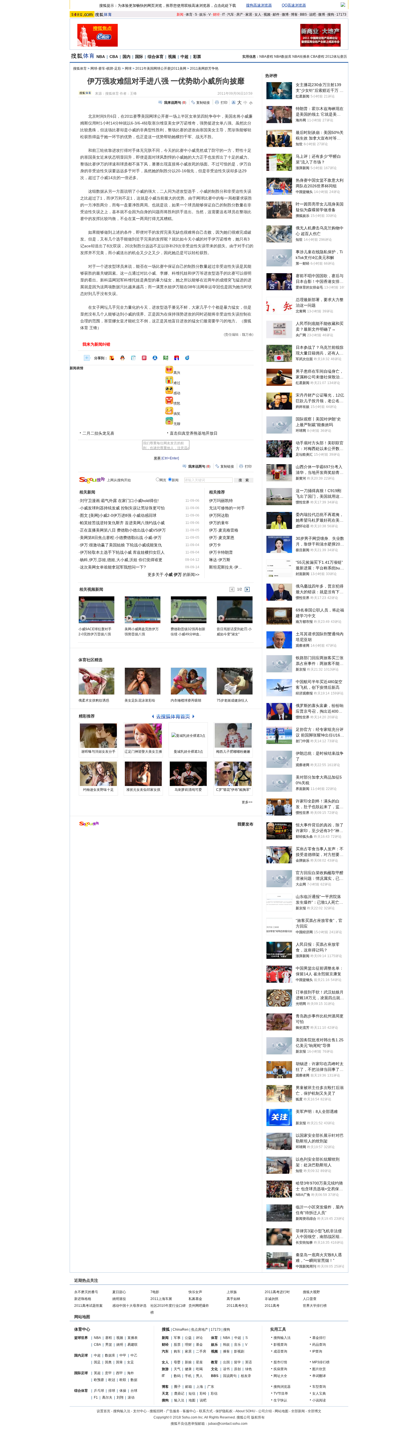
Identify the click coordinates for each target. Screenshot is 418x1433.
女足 (130, 1362)
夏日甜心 (119, 1292)
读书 (226, 1369)
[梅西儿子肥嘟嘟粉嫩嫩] (233, 735)
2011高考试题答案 (88, 1306)
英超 (97, 1373)
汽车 (230, 14)
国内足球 (81, 1355)
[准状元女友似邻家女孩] (143, 773)
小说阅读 (319, 1400)
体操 (122, 1391)
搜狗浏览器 (282, 1387)
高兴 (176, 373)
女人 (257, 14)
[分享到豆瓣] (166, 358)
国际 (139, 56)
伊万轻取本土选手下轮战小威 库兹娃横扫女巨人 (122, 552)
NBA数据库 (282, 57)
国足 (97, 1362)
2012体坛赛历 (336, 57)
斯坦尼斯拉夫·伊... (225, 567)
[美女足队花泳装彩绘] (143, 681)
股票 (177, 1345)
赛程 (108, 1338)
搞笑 (176, 414)
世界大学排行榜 (315, 1306)
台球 (134, 1391)
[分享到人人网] (155, 358)
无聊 (176, 424)
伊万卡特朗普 (221, 552)
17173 (341, 14)
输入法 (179, 1400)
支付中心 (140, 1411)
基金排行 (319, 1338)
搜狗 (330, 14)
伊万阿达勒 (219, 515)
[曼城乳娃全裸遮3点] (188, 735)
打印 (224, 103)
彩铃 (203, 1393)
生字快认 (280, 1400)
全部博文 (314, 1411)
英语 (248, 1362)
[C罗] (233, 773)
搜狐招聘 (156, 1411)
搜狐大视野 (311, 1292)
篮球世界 (81, 1338)
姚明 (119, 1345)
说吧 (312, 14)
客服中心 (189, 1411)
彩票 (197, 56)
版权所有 (258, 1417)
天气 (177, 1369)
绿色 (248, 1369)
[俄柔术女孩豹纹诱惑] (96, 681)
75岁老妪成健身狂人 (232, 700)
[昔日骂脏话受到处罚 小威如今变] (234, 609)
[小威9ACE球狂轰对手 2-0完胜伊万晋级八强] (96, 609)
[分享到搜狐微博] (111, 358)
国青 (119, 1362)
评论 (199, 1338)
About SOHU (245, 1411)
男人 (199, 1376)
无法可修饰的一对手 (227, 508)
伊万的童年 (219, 522)
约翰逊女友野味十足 (98, 790)
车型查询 (319, 1387)
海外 (130, 1373)
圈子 (177, 1387)
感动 (176, 393)
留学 (237, 1362)
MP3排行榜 (321, 1362)
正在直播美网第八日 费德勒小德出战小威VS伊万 (123, 530)
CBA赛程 (317, 57)
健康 (188, 1369)
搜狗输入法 (282, 1338)
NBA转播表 (301, 57)
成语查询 (280, 1351)
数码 (177, 1376)
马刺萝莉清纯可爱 (188, 790)
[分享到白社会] (133, 358)
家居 (248, 14)
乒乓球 (99, 1391)
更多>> (247, 802)
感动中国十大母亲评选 (129, 1306)
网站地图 (281, 1411)
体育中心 (82, 1329)
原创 (237, 1369)
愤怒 (176, 403)
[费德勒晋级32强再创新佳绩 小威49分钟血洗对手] (188, 609)
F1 (96, 1397)
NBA (100, 56)
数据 (134, 1380)
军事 (177, 1338)
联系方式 (206, 1411)
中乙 (134, 1355)
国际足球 (81, 1373)
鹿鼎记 (179, 1393)
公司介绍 (265, 1411)
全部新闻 (298, 1411)
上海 (199, 1387)
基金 (199, 1345)
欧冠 (111, 1380)
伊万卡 (215, 545)
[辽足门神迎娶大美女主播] (143, 735)
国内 (127, 56)
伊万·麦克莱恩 (221, 537)
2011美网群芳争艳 (204, 68)
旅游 (165, 1369)
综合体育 (156, 56)
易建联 (132, 1345)
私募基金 (195, 1299)
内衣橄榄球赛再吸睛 (186, 700)
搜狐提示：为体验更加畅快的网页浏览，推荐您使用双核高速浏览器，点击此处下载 (167, 5)
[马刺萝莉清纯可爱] (188, 773)
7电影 (154, 1292)
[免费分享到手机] (187, 358)
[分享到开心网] (144, 358)
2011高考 (272, 1306)
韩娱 (226, 1345)
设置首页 (103, 1411)
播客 (226, 1351)
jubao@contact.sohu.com (227, 1424)
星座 (199, 1362)
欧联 (122, 1380)
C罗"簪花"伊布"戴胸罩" (233, 790)
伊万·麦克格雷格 (223, 530)
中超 (185, 56)
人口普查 (309, 1299)
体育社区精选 (90, 660)
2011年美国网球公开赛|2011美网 (160, 68)
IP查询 (317, 1351)
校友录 (246, 1376)
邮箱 (188, 1387)
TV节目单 (281, 1393)
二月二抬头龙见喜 (98, 433)
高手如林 (233, 1299)
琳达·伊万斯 (219, 559)
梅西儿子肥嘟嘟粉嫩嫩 (233, 752)
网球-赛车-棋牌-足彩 (105, 68)
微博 (285, 14)
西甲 (119, 1373)
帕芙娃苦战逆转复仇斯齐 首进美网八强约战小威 (122, 522)
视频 (267, 14)
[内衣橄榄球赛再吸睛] (189, 681)
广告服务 (173, 1411)
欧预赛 (99, 1380)
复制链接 (203, 103)
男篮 (108, 1345)
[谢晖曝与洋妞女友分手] (98, 735)
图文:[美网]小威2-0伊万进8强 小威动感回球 (118, 515)
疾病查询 (280, 1369)
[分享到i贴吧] (176, 358)
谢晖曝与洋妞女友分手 (98, 752)
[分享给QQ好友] (122, 358)
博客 (294, 14)
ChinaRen (181, 1330)
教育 (214, 1362)
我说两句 (230, 1376)
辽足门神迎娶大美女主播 (143, 752)
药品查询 (319, 1345)
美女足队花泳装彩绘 (140, 700)
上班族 (232, 1292)
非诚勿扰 (271, 1299)
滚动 (131, 1397)
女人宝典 (319, 1393)
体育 (189, 14)
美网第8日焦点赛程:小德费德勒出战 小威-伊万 (121, 537)
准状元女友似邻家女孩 (143, 790)
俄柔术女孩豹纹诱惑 (93, 700)
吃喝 (199, 1369)
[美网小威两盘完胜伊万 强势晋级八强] (142, 609)
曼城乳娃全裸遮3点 (188, 752)
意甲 (108, 1373)
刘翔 (120, 1397)
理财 (188, 1345)
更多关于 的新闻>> (173, 574)
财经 (216, 14)
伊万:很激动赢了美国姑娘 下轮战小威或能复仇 (121, 545)
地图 (192, 1400)
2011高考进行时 (277, 1292)
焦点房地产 (199, 1330)
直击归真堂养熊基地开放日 (194, 433)
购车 (177, 1351)
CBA (113, 56)
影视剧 (239, 1351)
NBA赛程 (266, 57)
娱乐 (202, 14)
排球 (111, 1391)
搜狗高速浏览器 (259, 5)
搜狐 (166, 1329)
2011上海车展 (161, 1299)
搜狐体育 (80, 68)
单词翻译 (319, 1376)
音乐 (237, 1345)
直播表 (132, 1338)
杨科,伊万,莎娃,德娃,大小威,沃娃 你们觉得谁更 (121, 559)
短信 (192, 1393)
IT (223, 14)
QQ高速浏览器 (294, 5)
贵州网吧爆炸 (199, 1306)
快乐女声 (195, 1292)
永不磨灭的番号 (86, 1292)
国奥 (108, 1362)
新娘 (188, 1362)
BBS (303, 14)
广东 (210, 1387)
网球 (128, 68)
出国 (226, 1362)
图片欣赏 (319, 1369)
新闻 (180, 14)
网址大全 (280, 1376)
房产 (239, 14)
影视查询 (280, 1345)
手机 (188, 1376)
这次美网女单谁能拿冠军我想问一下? (113, 567)
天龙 (165, 1393)
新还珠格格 (82, 1299)
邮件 (276, 14)
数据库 (110, 1355)
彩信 (214, 1393)
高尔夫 (107, 1397)
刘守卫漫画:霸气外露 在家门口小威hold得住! (119, 500)
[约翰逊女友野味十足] (98, 773)
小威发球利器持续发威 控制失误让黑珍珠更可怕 (122, 508)
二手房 (201, 1351)
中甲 (122, 1355)
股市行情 (280, 1362)
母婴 (177, 1362)
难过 (176, 383)
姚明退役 (119, 1299)
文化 (214, 1369)
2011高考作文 (237, 1306)
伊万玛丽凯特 (221, 500)
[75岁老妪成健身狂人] (235, 681)
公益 (188, 1338)
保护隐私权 (224, 1411)
